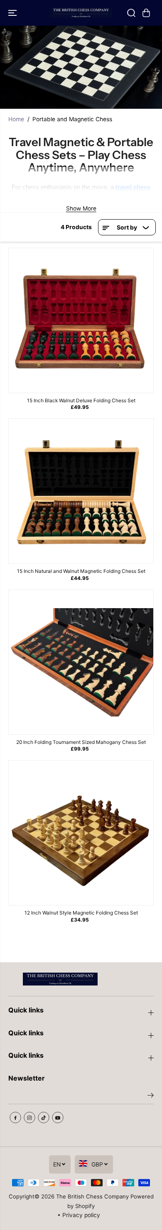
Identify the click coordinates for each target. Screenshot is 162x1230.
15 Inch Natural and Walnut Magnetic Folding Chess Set (81, 571)
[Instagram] (29, 1117)
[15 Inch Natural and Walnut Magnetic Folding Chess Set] (81, 491)
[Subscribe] (150, 1096)
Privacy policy (81, 1215)
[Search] (131, 12)
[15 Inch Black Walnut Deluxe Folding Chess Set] (81, 320)
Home (16, 119)
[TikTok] (44, 1117)
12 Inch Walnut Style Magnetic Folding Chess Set (81, 913)
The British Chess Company (92, 1196)
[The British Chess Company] (81, 12)
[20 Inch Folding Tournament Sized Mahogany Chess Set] (81, 662)
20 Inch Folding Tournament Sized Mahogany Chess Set (81, 742)
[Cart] (146, 12)
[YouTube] (58, 1117)
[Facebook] (15, 1117)
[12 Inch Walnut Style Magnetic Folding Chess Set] (81, 832)
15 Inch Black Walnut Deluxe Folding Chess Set (81, 400)
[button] (13, 13)
